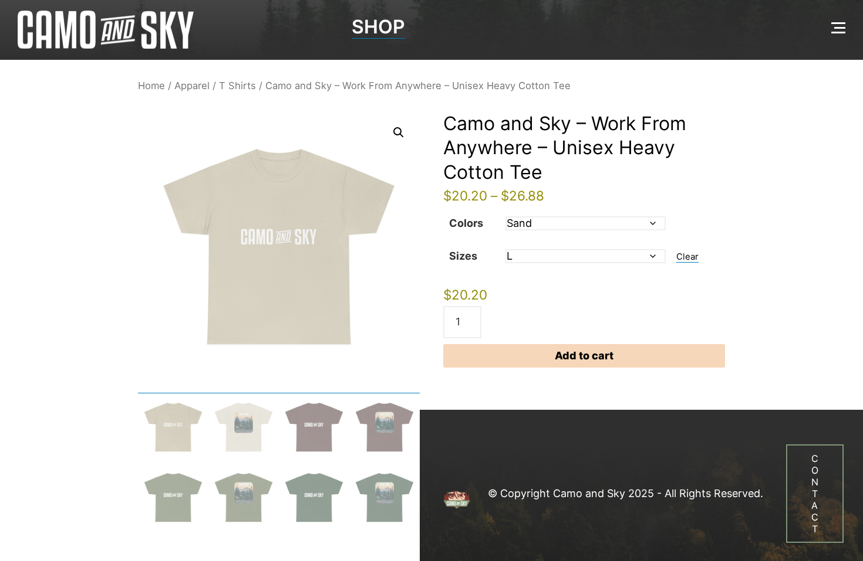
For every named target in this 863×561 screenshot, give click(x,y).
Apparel (192, 85)
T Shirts (237, 85)
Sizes (463, 256)
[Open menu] (838, 28)
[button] (398, 132)
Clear (687, 256)
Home (151, 85)
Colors (466, 223)
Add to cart (584, 355)
